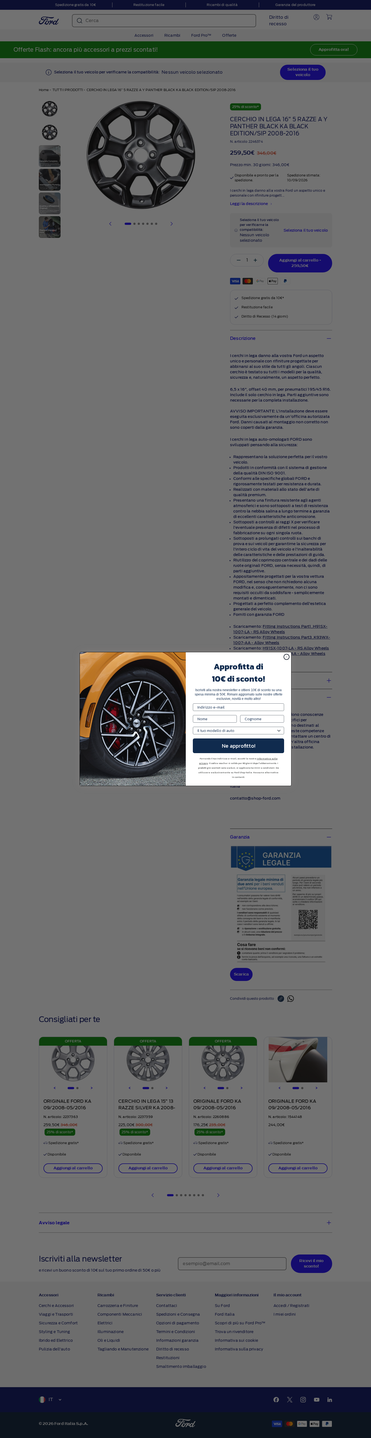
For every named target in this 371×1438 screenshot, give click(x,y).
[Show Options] (279, 730)
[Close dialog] (286, 657)
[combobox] (236, 730)
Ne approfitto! (238, 746)
